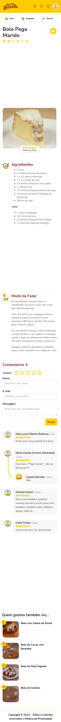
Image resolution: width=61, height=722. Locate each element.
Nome (6, 378)
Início (11, 18)
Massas (49, 18)
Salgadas (29, 18)
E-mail (6, 391)
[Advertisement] (30, 74)
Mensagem (9, 404)
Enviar (51, 422)
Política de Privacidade (38, 719)
